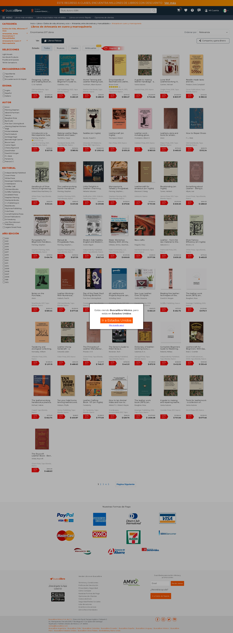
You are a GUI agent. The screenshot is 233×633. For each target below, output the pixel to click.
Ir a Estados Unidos (116, 320)
